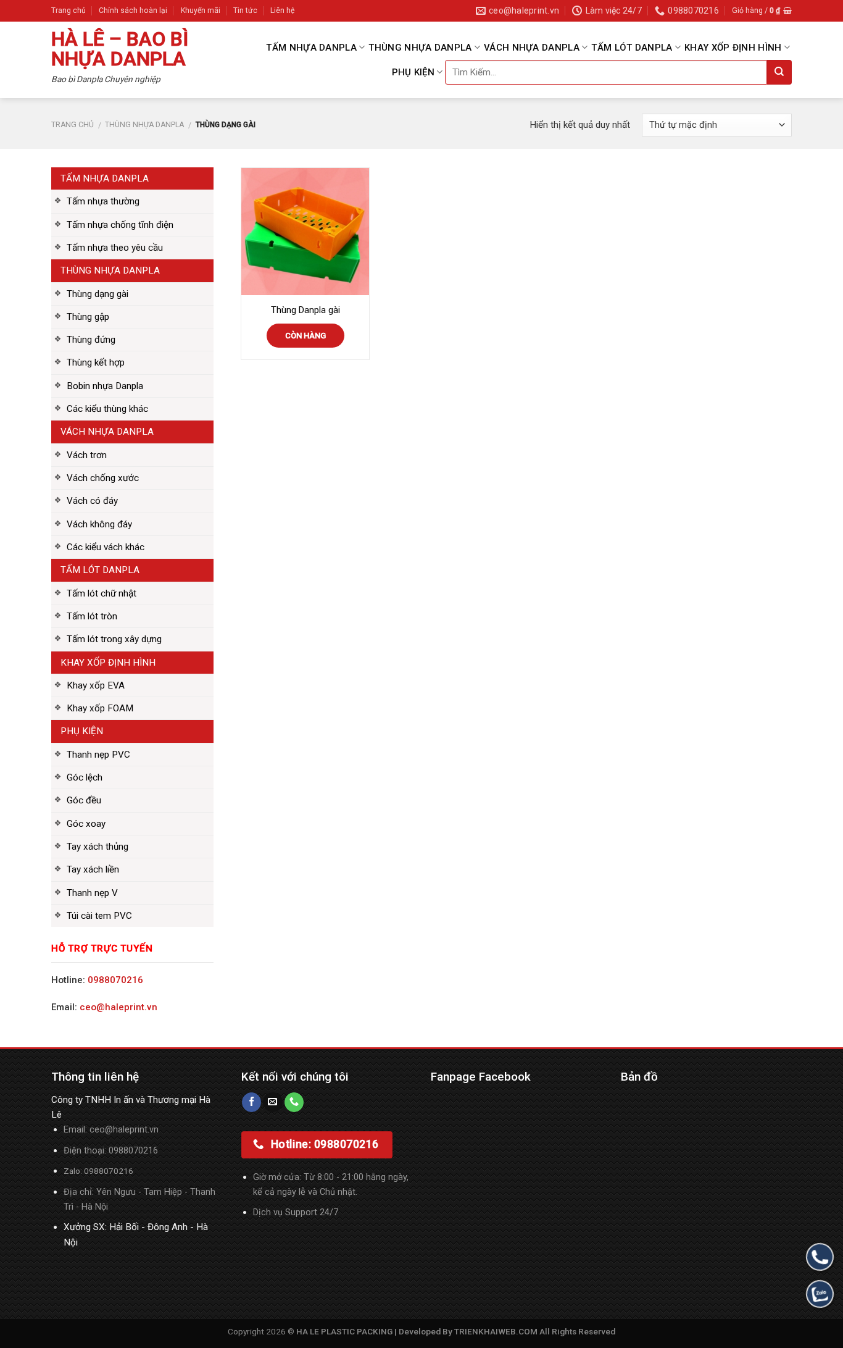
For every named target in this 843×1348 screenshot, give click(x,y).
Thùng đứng (91, 339)
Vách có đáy (92, 500)
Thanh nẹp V (92, 892)
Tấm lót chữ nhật (101, 593)
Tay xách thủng (97, 846)
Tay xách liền (93, 869)
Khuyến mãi (200, 10)
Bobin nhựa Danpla (105, 385)
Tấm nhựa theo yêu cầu (115, 247)
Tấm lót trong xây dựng (114, 639)
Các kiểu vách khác (105, 547)
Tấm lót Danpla (631, 47)
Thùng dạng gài (97, 293)
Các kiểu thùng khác (107, 408)
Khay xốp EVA (96, 685)
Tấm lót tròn (92, 616)
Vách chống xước (103, 478)
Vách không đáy (99, 524)
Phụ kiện (413, 72)
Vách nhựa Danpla (531, 47)
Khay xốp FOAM (100, 708)
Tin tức (245, 10)
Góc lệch (84, 777)
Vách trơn (87, 455)
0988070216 (115, 980)
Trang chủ (68, 10)
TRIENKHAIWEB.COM (496, 1331)
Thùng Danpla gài (305, 310)
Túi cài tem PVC (99, 915)
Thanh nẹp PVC (98, 754)
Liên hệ (282, 10)
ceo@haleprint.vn (118, 1007)
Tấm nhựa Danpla (311, 47)
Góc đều (84, 800)
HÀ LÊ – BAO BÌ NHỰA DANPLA (119, 49)
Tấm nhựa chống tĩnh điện (120, 224)
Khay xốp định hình (732, 47)
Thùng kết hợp (96, 362)
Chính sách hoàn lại (133, 10)
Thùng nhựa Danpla (419, 47)
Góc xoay (86, 823)
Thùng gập (88, 316)
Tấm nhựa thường (103, 201)
